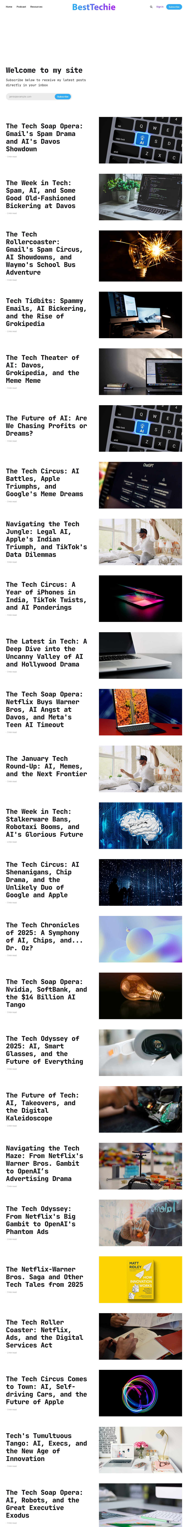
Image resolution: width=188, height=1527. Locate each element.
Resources (36, 6)
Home (9, 6)
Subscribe (174, 6)
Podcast (21, 6)
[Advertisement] (94, 34)
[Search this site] (151, 7)
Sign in (160, 6)
